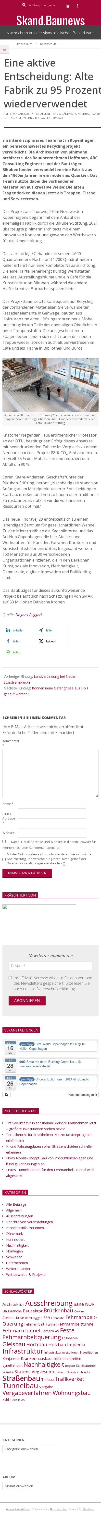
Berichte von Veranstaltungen (29, 1222)
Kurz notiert (15, 1239)
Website (8, 833)
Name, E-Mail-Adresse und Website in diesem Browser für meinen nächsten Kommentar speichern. (49, 845)
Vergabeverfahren (27, 1393)
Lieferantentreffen (66, 1358)
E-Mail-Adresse (8, 818)
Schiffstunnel (86, 1365)
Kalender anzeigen (81, 1094)
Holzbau (57, 1344)
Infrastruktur (22, 1351)
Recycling (25, 118)
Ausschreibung (49, 1303)
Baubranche (12, 1311)
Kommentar (9, 743)
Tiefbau (47, 1379)
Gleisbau (13, 1344)
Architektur (13, 1304)
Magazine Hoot (58, 1509)
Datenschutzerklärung (18, 1509)
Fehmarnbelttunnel (76, 1324)
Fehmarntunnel (21, 1330)
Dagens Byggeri (28, 615)
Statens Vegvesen (32, 1372)
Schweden (14, 1257)
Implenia (76, 1344)
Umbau (58, 118)
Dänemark (69, 113)
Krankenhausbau (36, 1358)
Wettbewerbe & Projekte (26, 1274)
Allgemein (14, 1210)
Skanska (7, 1372)
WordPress (88, 1509)
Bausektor (33, 1311)
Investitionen (89, 1352)
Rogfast (70, 1365)
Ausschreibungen (19, 1216)
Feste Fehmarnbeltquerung (38, 1333)
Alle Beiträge (50, 113)
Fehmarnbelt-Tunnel (40, 1324)
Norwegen (14, 1251)
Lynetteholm (12, 1365)
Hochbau (36, 1344)
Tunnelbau (20, 1385)
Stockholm (59, 1372)
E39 (46, 1317)
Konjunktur (11, 1358)
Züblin (6, 1400)
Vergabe (46, 1386)
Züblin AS (18, 1400)
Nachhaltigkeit (89, 113)
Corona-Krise (13, 1317)
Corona (79, 1311)
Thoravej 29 (43, 118)
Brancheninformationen (25, 1227)
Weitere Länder (18, 1268)
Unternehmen (17, 1262)
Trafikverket (69, 1378)
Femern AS (50, 1330)
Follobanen (70, 1338)
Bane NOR (84, 1304)
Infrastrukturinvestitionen (61, 1352)
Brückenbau (58, 1310)
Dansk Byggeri (33, 1318)
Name (7, 804)
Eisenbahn (57, 1318)
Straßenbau (21, 1378)
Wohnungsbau (72, 1393)
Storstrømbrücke (78, 1372)
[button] (19, 630)
